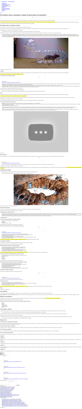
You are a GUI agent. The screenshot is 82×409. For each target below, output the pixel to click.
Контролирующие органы (6, 8)
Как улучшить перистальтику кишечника (6, 390)
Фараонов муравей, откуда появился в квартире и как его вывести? (12, 401)
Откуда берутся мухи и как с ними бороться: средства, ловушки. (11, 399)
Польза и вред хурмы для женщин (5, 392)
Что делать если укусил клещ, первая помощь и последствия (12, 361)
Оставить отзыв (4, 1)
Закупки (3, 7)
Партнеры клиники (5, 5)
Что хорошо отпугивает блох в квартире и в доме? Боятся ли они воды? (14, 367)
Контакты (3, 10)
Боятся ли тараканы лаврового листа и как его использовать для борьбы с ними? (14, 404)
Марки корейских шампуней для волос (6, 393)
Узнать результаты (11, 1)
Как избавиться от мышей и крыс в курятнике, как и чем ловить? (11, 232)
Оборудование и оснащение (6, 4)
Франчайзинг (4, 6)
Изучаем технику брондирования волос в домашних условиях (9, 395)
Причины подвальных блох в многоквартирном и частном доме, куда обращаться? (16, 378)
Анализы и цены (4, 3)
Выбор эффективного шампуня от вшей (6, 396)
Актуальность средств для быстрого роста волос (7, 387)
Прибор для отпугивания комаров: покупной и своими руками (11, 82)
